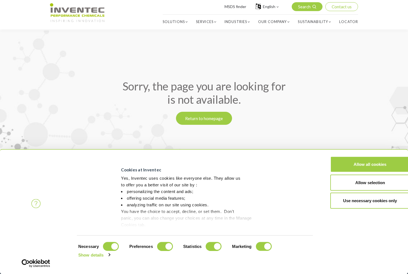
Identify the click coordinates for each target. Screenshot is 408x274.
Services (204, 22)
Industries (236, 22)
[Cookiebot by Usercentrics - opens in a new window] (36, 263)
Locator (348, 22)
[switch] (165, 246)
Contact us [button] (342, 6)
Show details (91, 254)
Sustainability (313, 22)
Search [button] (304, 6)
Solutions (174, 22)
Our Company (272, 22)
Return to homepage (204, 118)
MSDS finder (235, 6)
